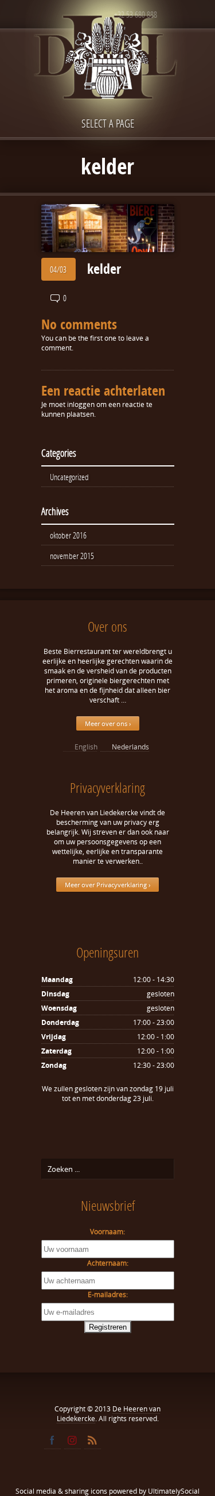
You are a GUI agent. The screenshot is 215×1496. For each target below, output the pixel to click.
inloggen (81, 404)
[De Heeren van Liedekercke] (108, 82)
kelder (104, 269)
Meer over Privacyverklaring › (107, 884)
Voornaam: (107, 1231)
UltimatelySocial (174, 1491)
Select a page (107, 123)
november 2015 (72, 555)
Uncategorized (69, 476)
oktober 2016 (68, 535)
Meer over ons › (108, 723)
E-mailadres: (108, 1294)
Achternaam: (107, 1263)
